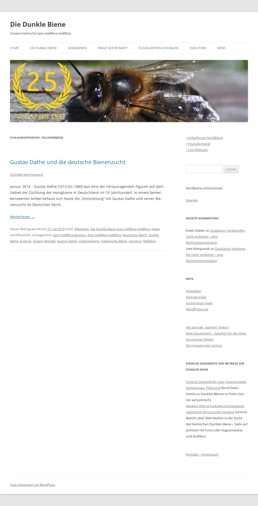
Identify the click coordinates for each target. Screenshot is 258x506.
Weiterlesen (22, 216)
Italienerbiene (89, 241)
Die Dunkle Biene (38, 24)
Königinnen (77, 48)
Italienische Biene (114, 241)
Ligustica (135, 241)
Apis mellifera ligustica (69, 235)
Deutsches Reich (134, 235)
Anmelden (193, 291)
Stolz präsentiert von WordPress (32, 485)
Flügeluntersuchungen (158, 48)
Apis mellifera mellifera (104, 235)
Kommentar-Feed (199, 303)
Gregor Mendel (44, 241)
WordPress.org (197, 309)
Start (14, 48)
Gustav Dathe (67, 241)
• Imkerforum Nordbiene (204, 137)
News (221, 48)
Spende (191, 200)
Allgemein (81, 229)
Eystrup (25, 241)
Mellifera (149, 241)
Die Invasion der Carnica (204, 345)
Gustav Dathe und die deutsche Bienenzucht (67, 162)
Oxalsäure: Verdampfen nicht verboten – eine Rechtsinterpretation (215, 236)
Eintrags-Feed (196, 297)
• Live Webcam (197, 149)
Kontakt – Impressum (202, 454)
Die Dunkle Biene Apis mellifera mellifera (120, 229)
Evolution (197, 48)
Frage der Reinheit (112, 48)
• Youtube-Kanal (198, 143)
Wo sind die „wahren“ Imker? (207, 327)
